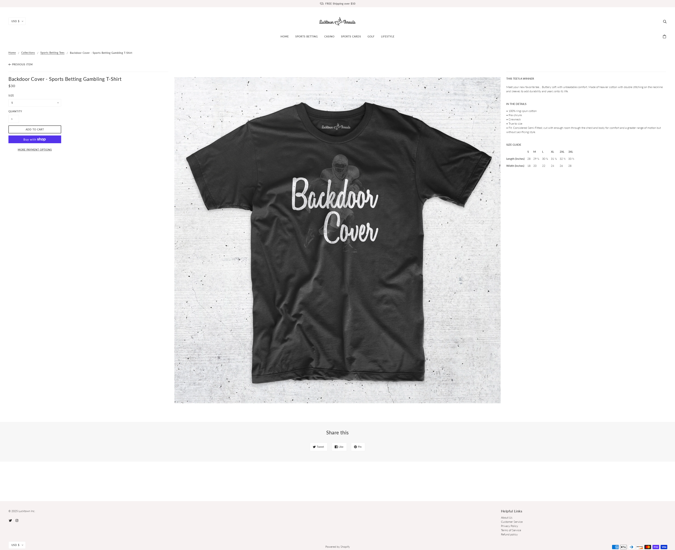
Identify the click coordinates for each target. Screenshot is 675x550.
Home (12, 52)
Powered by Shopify (337, 546)
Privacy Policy (509, 526)
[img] (665, 21)
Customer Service (512, 521)
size (11, 95)
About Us (506, 517)
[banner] (337, 20)
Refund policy (509, 534)
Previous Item (22, 64)
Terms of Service (511, 530)
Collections (28, 52)
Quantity (13, 111)
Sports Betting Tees (52, 52)
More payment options (35, 149)
